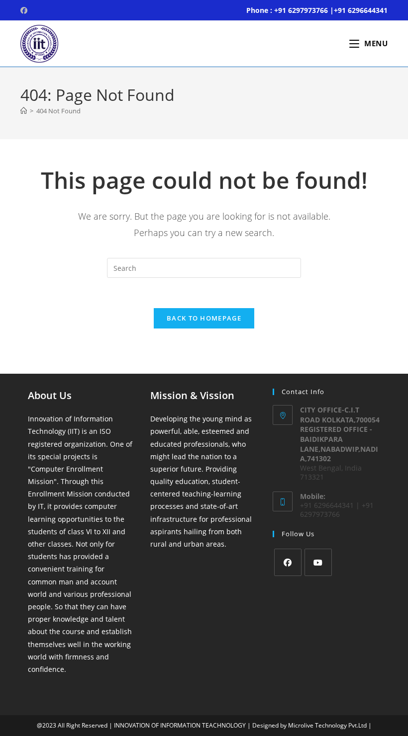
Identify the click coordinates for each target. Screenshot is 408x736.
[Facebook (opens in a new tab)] (25, 10)
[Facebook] (288, 562)
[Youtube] (318, 562)
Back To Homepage (204, 318)
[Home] (23, 110)
